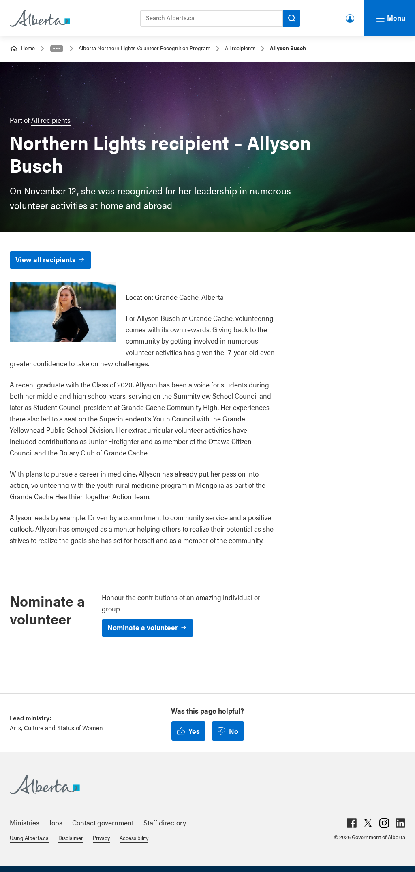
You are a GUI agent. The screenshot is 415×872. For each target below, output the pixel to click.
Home (28, 48)
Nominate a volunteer (142, 627)
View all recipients (45, 259)
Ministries (24, 822)
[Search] (291, 18)
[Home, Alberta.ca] (39, 18)
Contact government (103, 822)
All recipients (240, 48)
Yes (194, 731)
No (233, 731)
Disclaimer (70, 838)
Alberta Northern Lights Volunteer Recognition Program (144, 48)
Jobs (55, 822)
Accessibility (134, 838)
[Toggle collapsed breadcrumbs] (56, 48)
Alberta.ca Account (350, 17)
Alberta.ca (199, 784)
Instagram (384, 823)
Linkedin (400, 823)
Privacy (101, 838)
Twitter (368, 823)
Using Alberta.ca (29, 838)
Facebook (352, 823)
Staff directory (164, 822)
